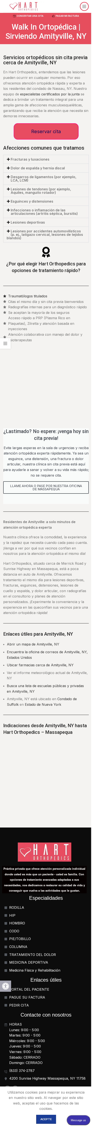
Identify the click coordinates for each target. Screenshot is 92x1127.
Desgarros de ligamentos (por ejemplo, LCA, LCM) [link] (43, 178)
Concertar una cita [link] (30, 15)
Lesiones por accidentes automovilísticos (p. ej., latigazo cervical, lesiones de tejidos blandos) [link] (45, 234)
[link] (5, 986)
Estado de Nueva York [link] (43, 704)
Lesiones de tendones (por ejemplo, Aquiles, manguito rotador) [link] (41, 191)
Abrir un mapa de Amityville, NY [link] (33, 644)
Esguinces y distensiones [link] (32, 201)
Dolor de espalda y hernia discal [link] (38, 168)
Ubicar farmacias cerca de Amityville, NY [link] (40, 665)
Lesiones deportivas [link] (28, 222)
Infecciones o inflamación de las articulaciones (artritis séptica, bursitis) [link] (44, 212)
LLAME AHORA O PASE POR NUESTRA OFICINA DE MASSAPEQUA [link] (46, 487)
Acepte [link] (46, 1119)
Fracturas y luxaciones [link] (30, 159)
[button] (46, 159)
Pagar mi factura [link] (67, 15)
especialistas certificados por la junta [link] (50, 94)
